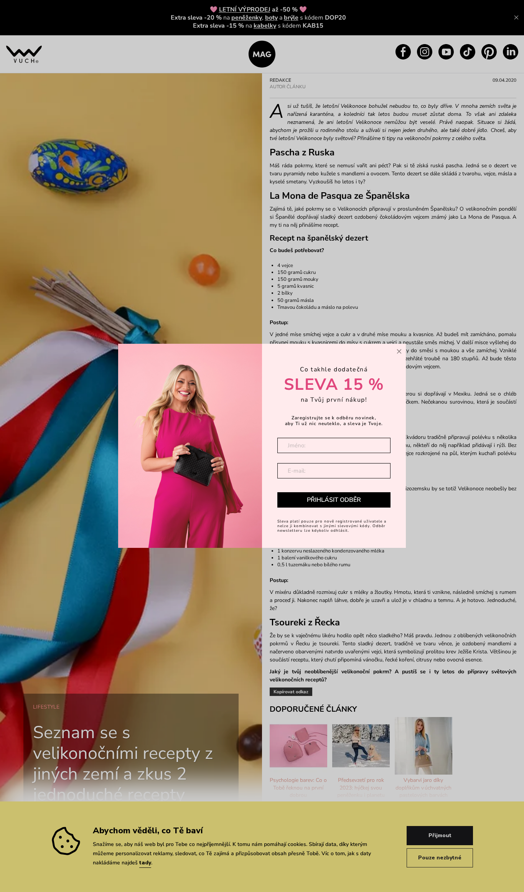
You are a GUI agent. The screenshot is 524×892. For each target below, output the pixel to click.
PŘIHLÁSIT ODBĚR (334, 500)
